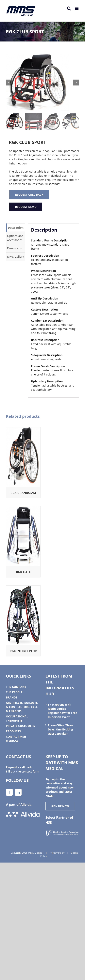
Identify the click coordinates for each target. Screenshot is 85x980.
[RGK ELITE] (23, 508)
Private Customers (20, 726)
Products (13, 731)
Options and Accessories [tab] (15, 238)
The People (14, 692)
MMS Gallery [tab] (15, 256)
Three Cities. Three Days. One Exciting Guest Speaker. (60, 729)
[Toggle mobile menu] (77, 8)
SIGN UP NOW (60, 806)
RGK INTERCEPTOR (23, 651)
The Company (16, 687)
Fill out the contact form (22, 771)
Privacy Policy (57, 852)
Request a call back (19, 767)
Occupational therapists (17, 718)
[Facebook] (9, 792)
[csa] (42, 82)
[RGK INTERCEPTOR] (23, 588)
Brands (11, 697)
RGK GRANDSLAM (23, 493)
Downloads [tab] (14, 248)
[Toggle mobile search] (69, 8)
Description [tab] (16, 227)
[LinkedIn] (18, 792)
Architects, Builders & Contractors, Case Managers (22, 707)
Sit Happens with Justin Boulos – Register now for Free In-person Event (62, 711)
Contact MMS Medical (16, 739)
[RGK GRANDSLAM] (23, 429)
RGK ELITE (23, 572)
